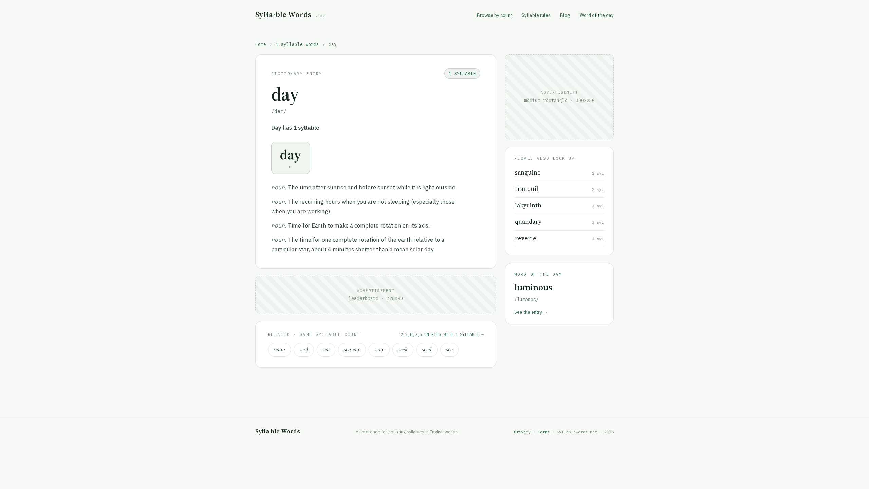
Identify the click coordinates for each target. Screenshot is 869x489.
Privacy (522, 431)
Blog (565, 15)
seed (427, 349)
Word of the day (597, 15)
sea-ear (352, 349)
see (449, 349)
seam (279, 349)
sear (379, 349)
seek (403, 349)
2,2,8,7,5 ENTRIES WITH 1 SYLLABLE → (442, 334)
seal (303, 349)
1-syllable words (297, 44)
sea (326, 349)
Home (260, 44)
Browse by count (494, 15)
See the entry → (531, 312)
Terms (544, 431)
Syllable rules (536, 15)
